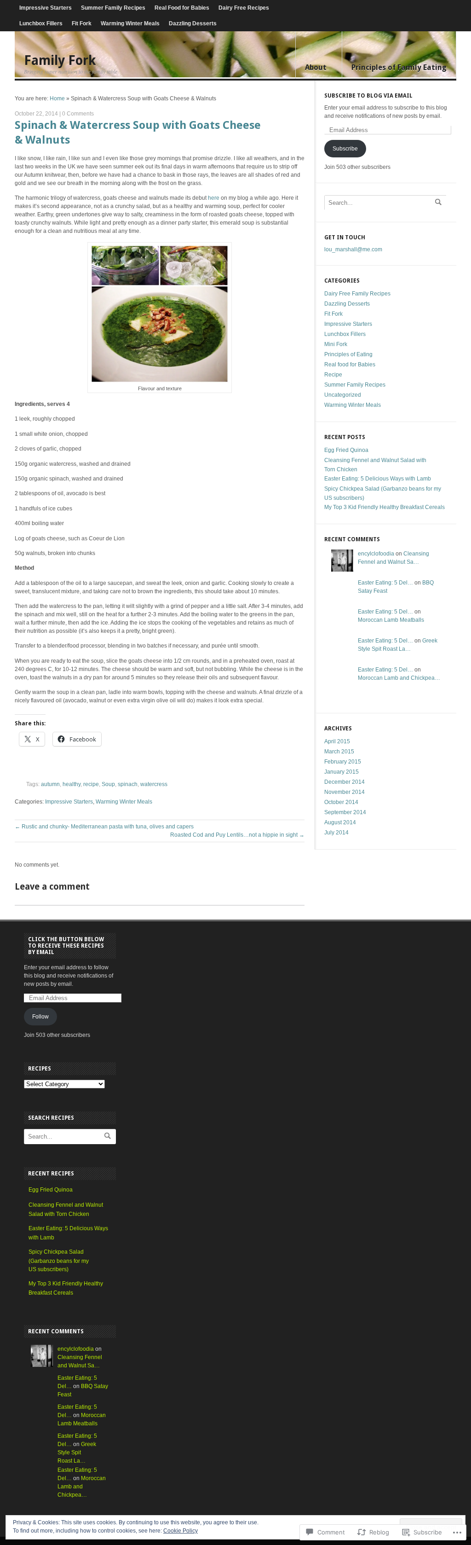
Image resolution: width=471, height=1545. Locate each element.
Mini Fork (335, 344)
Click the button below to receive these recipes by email (66, 945)
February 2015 (342, 761)
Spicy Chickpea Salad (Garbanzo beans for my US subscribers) (59, 1261)
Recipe (333, 374)
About (316, 67)
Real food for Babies (349, 364)
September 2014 (345, 812)
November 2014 (344, 792)
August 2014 (340, 822)
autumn (50, 784)
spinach (128, 784)
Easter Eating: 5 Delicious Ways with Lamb (377, 478)
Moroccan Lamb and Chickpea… (399, 678)
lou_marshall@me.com (353, 249)
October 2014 (341, 802)
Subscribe (345, 148)
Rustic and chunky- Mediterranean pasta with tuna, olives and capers (104, 826)
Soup (108, 784)
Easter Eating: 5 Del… (385, 582)
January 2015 (341, 772)
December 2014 (344, 782)
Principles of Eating (348, 354)
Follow (40, 1016)
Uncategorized (342, 395)
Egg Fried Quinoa (346, 450)
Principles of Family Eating (399, 67)
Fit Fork (82, 23)
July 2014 (336, 832)
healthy (71, 784)
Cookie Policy (180, 1531)
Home (57, 98)
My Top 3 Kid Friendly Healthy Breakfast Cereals (384, 507)
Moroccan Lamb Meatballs (391, 620)
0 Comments (78, 113)
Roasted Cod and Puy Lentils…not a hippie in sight (237, 835)
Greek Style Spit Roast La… (76, 1452)
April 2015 (337, 741)
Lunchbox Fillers (41, 23)
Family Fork (60, 61)
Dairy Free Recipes (243, 8)
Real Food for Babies (182, 8)
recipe (91, 784)
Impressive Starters (45, 8)
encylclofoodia (376, 553)
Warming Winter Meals (130, 23)
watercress (153, 784)
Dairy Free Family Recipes (357, 293)
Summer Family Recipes (113, 8)
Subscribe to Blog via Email (368, 96)
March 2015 (339, 751)
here (213, 198)
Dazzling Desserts (193, 23)
